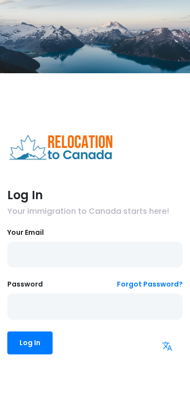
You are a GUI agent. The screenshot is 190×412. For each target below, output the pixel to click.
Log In (29, 343)
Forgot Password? (150, 284)
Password (25, 284)
